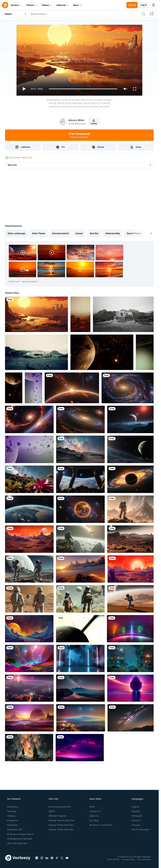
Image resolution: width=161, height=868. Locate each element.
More (76, 5)
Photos (30, 5)
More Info (12, 165)
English (135, 806)
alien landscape (16, 233)
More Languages (140, 829)
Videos (45, 5)
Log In (144, 5)
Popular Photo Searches (61, 824)
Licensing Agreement (60, 806)
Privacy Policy (128, 859)
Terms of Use (113, 859)
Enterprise (12, 820)
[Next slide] (149, 233)
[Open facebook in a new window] (37, 858)
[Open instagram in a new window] (42, 858)
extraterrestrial (60, 233)
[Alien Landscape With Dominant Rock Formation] (80, 314)
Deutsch (136, 820)
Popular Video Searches (61, 829)
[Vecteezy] (5, 5)
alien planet (38, 233)
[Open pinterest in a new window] (52, 858)
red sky (94, 233)
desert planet (134, 233)
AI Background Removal (19, 838)
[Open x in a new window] (62, 858)
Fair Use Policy (144, 859)
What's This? (26, 157)
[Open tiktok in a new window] (57, 858)
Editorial (61, 5)
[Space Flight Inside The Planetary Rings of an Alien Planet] (80, 628)
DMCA (52, 811)
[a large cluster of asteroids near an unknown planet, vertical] (146, 352)
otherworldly (112, 233)
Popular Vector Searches (61, 820)
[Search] (143, 14)
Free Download (79, 135)
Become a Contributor (100, 824)
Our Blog (94, 820)
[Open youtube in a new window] (67, 858)
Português (137, 815)
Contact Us (95, 811)
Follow (94, 123)
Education (12, 824)
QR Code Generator (17, 843)
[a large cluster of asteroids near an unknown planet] (101, 352)
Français (136, 824)
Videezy (11, 815)
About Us (94, 815)
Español (136, 811)
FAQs (92, 806)
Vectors (15, 5)
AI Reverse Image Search (20, 834)
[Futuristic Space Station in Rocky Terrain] (124, 314)
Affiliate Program (57, 815)
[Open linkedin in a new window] (47, 858)
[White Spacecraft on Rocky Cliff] (36, 352)
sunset (79, 233)
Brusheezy (12, 806)
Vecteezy (11, 811)
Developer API (14, 829)
